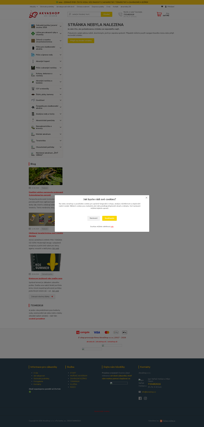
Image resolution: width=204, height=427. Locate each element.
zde (112, 226)
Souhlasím (109, 218)
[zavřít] (146, 198)
